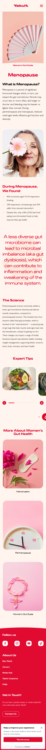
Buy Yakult (7, 661)
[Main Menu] (41, 5)
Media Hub (7, 673)
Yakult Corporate (10, 678)
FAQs (4, 684)
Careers (6, 667)
